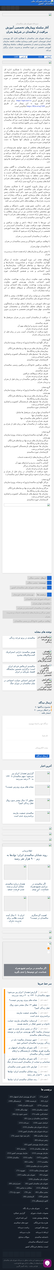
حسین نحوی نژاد (20, 1114)
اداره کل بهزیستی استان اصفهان (22, 1097)
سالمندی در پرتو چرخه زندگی (22, 638)
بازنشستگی (15, 1101)
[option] (27, 960)
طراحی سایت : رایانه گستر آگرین (27, 1266)
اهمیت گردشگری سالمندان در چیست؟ (39, 916)
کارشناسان (28, 1196)
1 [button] (48, 944)
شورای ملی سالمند (26, 1175)
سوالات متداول (23, 1237)
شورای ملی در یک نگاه (31, 1208)
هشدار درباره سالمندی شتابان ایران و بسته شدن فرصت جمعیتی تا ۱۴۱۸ (15, 887)
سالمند (27, 1157)
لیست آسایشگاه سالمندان (38, 1242)
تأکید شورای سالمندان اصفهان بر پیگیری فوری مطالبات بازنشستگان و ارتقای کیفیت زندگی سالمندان (29, 1051)
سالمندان (13, 1157)
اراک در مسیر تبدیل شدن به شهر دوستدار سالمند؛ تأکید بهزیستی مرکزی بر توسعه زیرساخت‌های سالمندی (29, 1032)
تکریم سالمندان (25, 1105)
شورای (44, 1175)
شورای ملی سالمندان (38, 1179)
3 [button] (48, 952)
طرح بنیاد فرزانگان (41, 1223)
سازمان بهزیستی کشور (17, 1153)
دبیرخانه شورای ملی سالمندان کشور (33, 1131)
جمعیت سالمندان (40, 1110)
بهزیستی (43, 1105)
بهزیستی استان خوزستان (23, 594)
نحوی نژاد (15, 1192)
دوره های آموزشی (41, 1227)
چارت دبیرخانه (25, 1232)
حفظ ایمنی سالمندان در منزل (36, 1118)
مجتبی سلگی (34, 578)
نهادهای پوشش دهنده (40, 1218)
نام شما (45, 736)
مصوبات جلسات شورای (39, 1213)
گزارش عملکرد (19, 1213)
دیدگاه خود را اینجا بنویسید (38, 724)
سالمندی (43, 1162)
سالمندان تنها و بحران (41, 603)
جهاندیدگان (21, 1110)
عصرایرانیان (15, 1183)
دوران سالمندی (41, 1136)
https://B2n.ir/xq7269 (36, 106)
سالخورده (42, 1157)
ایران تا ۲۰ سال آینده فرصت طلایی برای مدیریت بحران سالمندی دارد (15, 918)
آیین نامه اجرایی (21, 1218)
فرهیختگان (42, 1188)
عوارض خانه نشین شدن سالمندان (22, 1067)
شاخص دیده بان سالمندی (37, 1166)
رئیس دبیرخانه (41, 1140)
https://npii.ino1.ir (23, 101)
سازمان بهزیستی (40, 1153)
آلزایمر (44, 1097)
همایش (43, 1196)
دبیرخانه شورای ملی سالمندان (37, 599)
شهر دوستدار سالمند (39, 1170)
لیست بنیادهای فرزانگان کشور (36, 1247)
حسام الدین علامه (40, 1114)
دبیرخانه (24, 1123)
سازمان (21, 1149)
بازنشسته (31, 1101)
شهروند (20, 1170)
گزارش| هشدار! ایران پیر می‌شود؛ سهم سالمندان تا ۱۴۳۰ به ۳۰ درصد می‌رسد (20, 776)
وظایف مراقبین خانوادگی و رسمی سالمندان (32, 621)
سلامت (29, 1162)
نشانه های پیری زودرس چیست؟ (20, 787)
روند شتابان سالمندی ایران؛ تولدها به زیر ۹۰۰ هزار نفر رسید (27, 857)
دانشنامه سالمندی (41, 1237)
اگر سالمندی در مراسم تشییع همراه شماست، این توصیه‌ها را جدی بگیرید (39, 887)
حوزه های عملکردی (21, 1223)
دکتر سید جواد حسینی (20, 1136)
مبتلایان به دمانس (24, 1188)
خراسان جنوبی (40, 1123)
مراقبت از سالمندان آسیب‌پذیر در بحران (34, 608)
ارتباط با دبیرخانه (42, 1232)
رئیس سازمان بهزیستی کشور (36, 1144)
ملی (28, 1192)
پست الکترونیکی (41, 748)
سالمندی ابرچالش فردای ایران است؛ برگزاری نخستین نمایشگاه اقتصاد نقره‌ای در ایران (21, 669)
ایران (44, 1101)
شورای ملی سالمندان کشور (36, 1183)
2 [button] (48, 948)
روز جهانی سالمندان (39, 1149)
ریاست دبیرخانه (23, 1227)
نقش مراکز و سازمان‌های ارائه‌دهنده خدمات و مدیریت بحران (28, 614)
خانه (46, 1208)
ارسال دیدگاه (42, 756)
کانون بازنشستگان (40, 1201)
